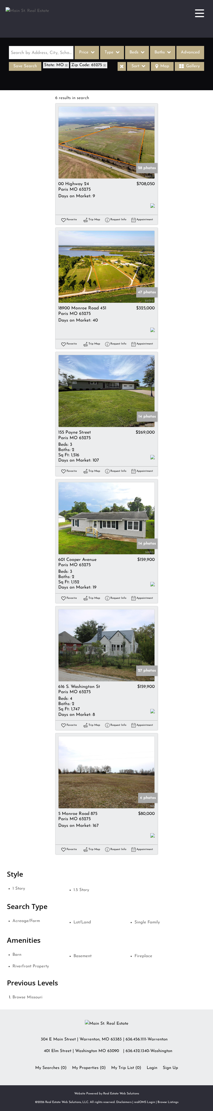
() (51, 1068)
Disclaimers (123, 1102)
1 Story (18, 889)
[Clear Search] (122, 66)
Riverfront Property (30, 966)
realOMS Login (144, 1102)
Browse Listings (168, 1102)
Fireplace (143, 956)
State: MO (54, 65)
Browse (27, 997)
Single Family (147, 922)
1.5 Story (81, 890)
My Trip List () (126, 1068)
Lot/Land (82, 922)
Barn (16, 955)
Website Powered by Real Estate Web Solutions (106, 1093)
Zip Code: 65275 (86, 65)
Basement (82, 956)
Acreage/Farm (26, 921)
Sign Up (170, 1068)
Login (152, 1068)
